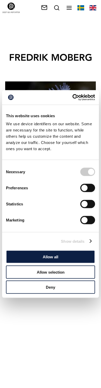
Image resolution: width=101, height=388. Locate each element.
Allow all (50, 257)
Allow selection (50, 272)
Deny (50, 287)
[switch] (87, 188)
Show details (72, 241)
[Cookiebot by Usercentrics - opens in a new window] (72, 97)
